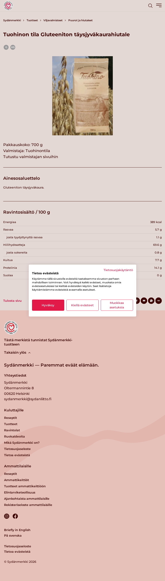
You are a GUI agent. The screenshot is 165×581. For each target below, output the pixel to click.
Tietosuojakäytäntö (118, 270)
